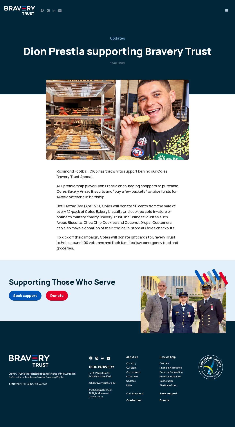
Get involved (134, 393)
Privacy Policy (96, 396)
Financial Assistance (171, 367)
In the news (132, 376)
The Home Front (168, 385)
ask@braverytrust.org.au (102, 383)
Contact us (133, 400)
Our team (131, 367)
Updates (117, 38)
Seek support (25, 295)
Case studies (166, 380)
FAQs (129, 385)
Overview (164, 363)
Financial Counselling (171, 372)
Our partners (133, 372)
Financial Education (170, 376)
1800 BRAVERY (101, 366)
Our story (131, 363)
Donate (57, 295)
